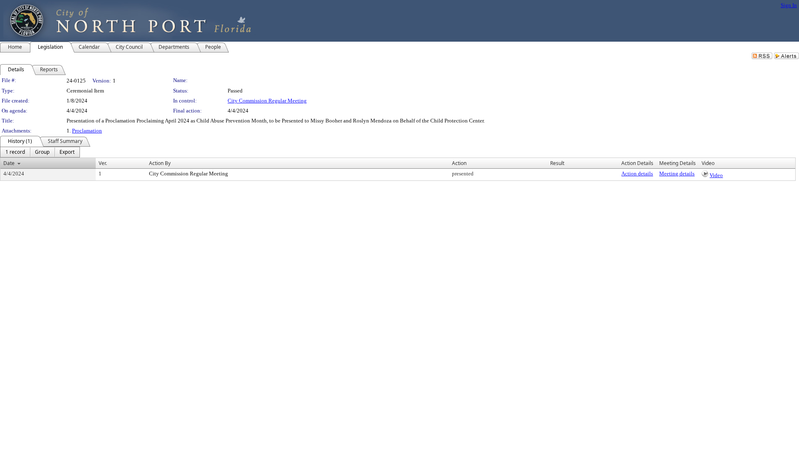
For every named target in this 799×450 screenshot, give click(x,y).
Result (557, 163)
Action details (637, 173)
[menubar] (40, 152)
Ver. (103, 163)
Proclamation (87, 131)
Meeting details (677, 173)
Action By (160, 163)
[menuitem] (15, 152)
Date (9, 163)
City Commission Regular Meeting (267, 101)
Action (459, 163)
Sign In (789, 5)
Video (716, 175)
